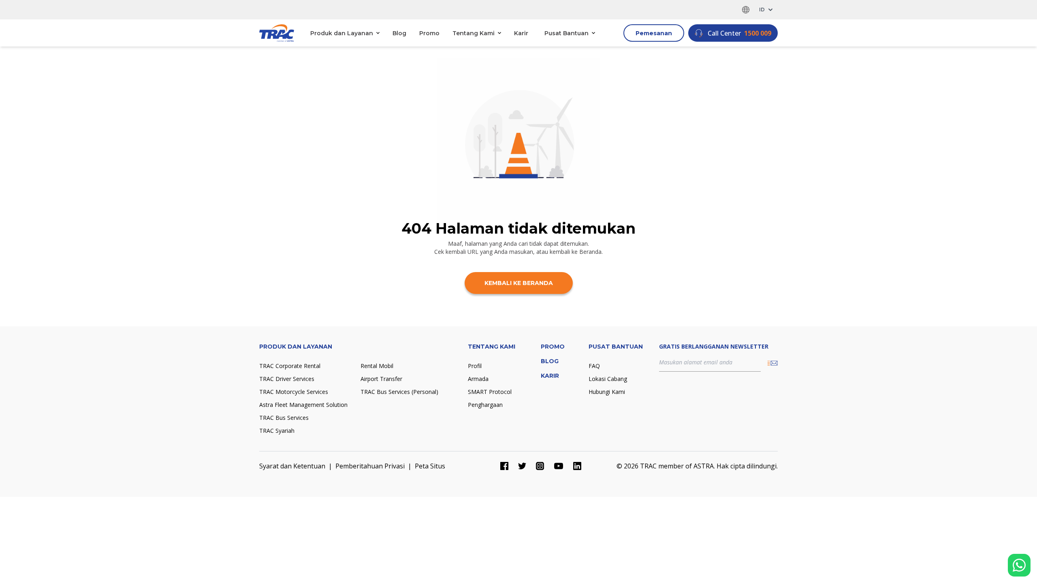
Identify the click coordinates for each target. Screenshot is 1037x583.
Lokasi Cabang (608, 379)
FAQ (594, 366)
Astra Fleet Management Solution (303, 405)
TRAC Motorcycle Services (293, 392)
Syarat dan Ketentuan (292, 466)
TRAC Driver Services (286, 379)
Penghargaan (485, 405)
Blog (399, 33)
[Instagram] (540, 466)
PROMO (553, 346)
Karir (521, 33)
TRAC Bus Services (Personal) (399, 392)
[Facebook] (504, 466)
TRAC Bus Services (284, 417)
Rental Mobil (377, 366)
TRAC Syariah (276, 430)
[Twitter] (522, 466)
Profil (475, 366)
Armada (478, 379)
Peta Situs (430, 466)
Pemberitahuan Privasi (370, 466)
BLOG (550, 361)
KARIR (550, 375)
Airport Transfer (381, 379)
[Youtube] (558, 466)
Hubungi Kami (607, 392)
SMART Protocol (490, 392)
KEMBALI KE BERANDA (518, 283)
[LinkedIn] (577, 466)
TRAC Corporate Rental (289, 366)
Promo (429, 33)
